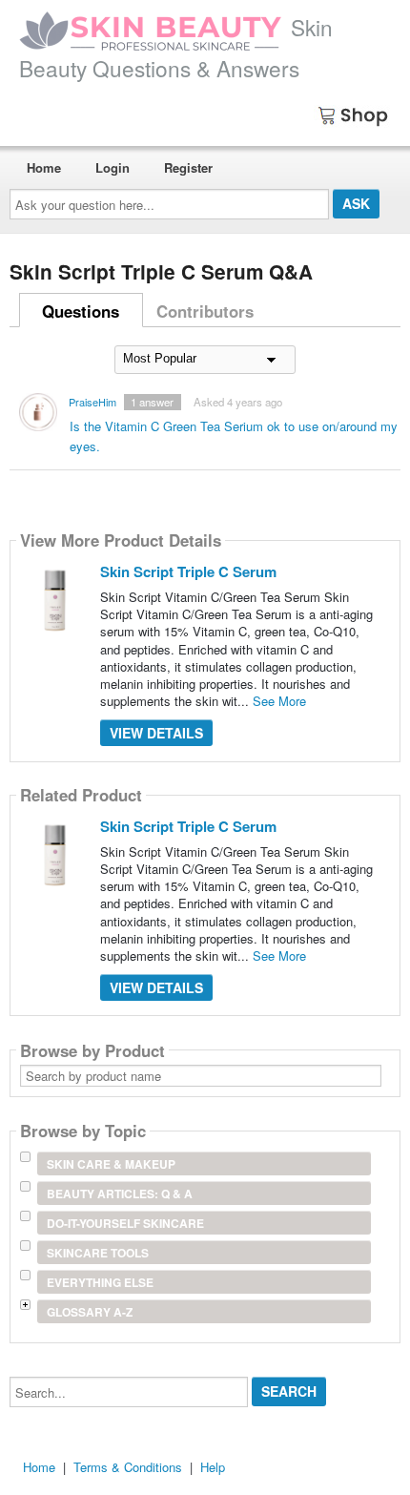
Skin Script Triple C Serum (188, 571)
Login (112, 167)
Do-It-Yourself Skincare (125, 1223)
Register (188, 167)
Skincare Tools (98, 1252)
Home (44, 167)
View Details (156, 732)
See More (279, 701)
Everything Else (100, 1282)
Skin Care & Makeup (111, 1164)
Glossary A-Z (90, 1311)
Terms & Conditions (127, 1467)
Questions (80, 311)
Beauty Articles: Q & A (120, 1193)
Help (212, 1467)
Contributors (205, 311)
